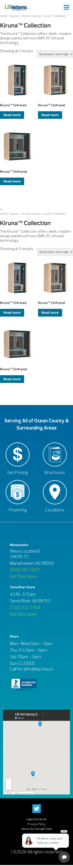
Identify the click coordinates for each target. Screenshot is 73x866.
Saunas (14, 16)
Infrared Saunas (31, 16)
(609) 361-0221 (25, 570)
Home (3, 16)
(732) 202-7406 (25, 607)
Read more (12, 115)
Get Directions (23, 576)
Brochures (55, 472)
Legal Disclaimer (36, 819)
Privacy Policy (36, 824)
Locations (54, 510)
